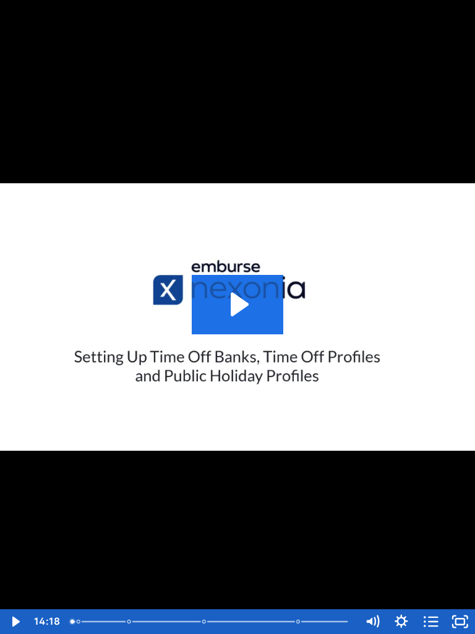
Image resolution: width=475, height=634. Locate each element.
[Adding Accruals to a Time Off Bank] (129, 621)
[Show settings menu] (401, 621)
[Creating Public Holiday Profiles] (300, 621)
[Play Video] (15, 621)
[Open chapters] (431, 621)
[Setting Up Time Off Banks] (79, 621)
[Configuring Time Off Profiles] (205, 621)
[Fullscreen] (460, 621)
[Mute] (372, 621)
